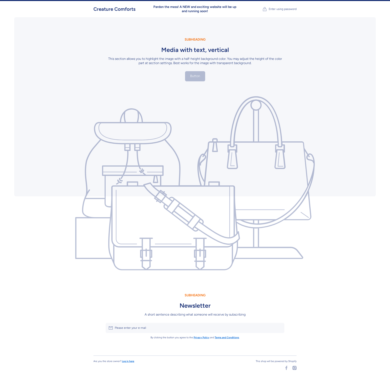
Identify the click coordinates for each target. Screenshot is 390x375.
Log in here (128, 361)
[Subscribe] (279, 328)
